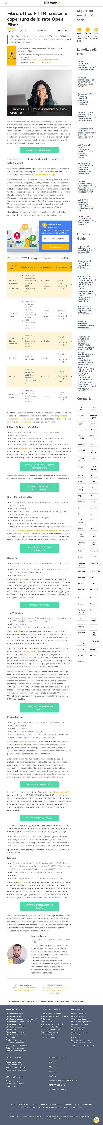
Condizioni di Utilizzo (71, 1104)
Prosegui (55, 247)
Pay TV (52, 1076)
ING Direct (82, 535)
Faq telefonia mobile (49, 1032)
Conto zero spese (13, 1081)
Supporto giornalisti (40, 1104)
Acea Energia (93, 408)
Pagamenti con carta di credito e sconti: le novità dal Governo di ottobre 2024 (55, 990)
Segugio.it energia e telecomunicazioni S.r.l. (25, 1116)
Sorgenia (81, 604)
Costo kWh (76, 1035)
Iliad (91, 520)
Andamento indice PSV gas (82, 1045)
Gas (79, 508)
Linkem (81, 551)
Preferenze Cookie (43, 1107)
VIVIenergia (94, 641)
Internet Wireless (81, 544)
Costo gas (75, 1037)
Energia (93, 487)
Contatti (79, 1107)
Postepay (81, 577)
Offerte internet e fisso (15, 1032)
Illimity (80, 528)
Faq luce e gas (77, 1029)
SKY (91, 598)
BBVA (92, 436)
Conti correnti (14, 1077)
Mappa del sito (57, 1085)
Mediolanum (94, 551)
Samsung (81, 598)
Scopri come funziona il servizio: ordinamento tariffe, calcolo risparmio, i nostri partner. (45, 1001)
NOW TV (93, 557)
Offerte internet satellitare (16, 1027)
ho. (79, 514)
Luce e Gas (77, 1009)
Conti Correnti (82, 460)
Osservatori (94, 563)
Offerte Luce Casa (79, 1016)
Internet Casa (41, 31)
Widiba (93, 655)
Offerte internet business (16, 1035)
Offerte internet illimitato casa (18, 1021)
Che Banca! (93, 451)
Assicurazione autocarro (16, 1070)
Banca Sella (81, 437)
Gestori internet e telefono (16, 1051)
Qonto (92, 583)
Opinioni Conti (11, 1086)
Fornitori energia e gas (80, 1040)
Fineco (92, 502)
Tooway (81, 627)
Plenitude (81, 571)
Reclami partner (57, 1107)
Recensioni (27, 1104)
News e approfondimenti (63, 1080)
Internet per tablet (48, 1035)
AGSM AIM (82, 416)
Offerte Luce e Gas (79, 1013)
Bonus (92, 444)
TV (91, 627)
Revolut (81, 589)
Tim (91, 610)
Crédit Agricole (94, 468)
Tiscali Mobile (93, 619)
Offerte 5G (45, 1019)
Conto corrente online (15, 1084)
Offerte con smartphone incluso (54, 1016)
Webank (93, 649)
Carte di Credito (82, 451)
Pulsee (80, 583)
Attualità (93, 430)
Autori (19, 1104)
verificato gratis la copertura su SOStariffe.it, (39, 530)
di (63, 31)
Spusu (92, 604)
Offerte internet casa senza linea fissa (21, 1019)
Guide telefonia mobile (50, 1029)
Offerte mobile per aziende (52, 1024)
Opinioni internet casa (15, 1048)
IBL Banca (81, 521)
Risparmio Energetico (94, 591)
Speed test (10, 1037)
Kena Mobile (93, 544)
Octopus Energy (82, 564)
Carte (52, 1062)
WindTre (81, 661)
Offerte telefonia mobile (51, 1013)
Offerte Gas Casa (78, 1019)
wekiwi (80, 655)
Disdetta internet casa (15, 1043)
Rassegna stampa (55, 1104)
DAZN (80, 475)
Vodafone (82, 649)
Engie (80, 496)
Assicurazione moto (14, 1064)
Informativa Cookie (28, 1107)
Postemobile (95, 571)
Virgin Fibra (82, 642)
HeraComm (94, 508)
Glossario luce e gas (79, 1032)
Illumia (92, 528)
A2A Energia (82, 408)
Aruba (92, 424)
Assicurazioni (83, 430)
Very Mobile (93, 634)
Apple (80, 424)
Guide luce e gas (78, 1027)
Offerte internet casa (14, 1013)
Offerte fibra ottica (13, 1016)
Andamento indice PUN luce (82, 1043)
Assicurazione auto (14, 1062)
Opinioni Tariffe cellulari (51, 1027)
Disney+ (93, 475)
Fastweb (81, 502)
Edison (92, 481)
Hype (92, 514)
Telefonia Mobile (81, 611)
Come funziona (57, 1089)
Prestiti (92, 577)
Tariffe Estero (46, 1021)
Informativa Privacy (87, 1104)
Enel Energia (82, 488)
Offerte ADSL (11, 1029)
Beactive (81, 444)
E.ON (80, 481)
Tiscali (80, 618)
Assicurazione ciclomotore (17, 1067)
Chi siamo (12, 1104)
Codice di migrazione (14, 1040)
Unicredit (81, 633)
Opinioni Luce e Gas (79, 1024)
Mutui (80, 557)
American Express (93, 416)
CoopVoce (82, 467)
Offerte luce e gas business (82, 1021)
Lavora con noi (69, 1107)
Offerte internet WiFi (14, 1024)
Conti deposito (93, 460)
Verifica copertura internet (17, 1045)
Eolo (91, 496)
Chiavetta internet (48, 1037)
